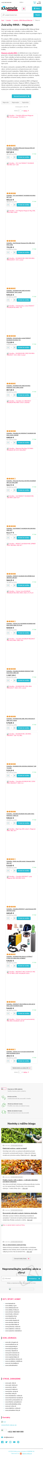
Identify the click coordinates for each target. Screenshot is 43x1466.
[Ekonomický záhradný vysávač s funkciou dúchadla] (21, 1200)
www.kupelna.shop (11, 1316)
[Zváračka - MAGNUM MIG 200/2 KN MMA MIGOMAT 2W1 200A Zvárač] (21, 367)
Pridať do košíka (23, 157)
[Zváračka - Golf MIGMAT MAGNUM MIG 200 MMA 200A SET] (21, 509)
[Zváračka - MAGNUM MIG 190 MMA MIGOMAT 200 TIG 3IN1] (21, 747)
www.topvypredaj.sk (11, 1349)
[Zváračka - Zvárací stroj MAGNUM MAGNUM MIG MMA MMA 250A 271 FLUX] (21, 605)
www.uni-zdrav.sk (10, 1406)
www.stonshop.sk (10, 1318)
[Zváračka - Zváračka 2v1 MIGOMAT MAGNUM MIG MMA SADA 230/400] (21, 414)
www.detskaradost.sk (11, 1308)
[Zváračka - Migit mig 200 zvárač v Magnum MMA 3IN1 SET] (21, 842)
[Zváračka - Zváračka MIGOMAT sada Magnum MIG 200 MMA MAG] (21, 890)
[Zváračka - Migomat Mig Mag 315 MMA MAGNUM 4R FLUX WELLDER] (21, 462)
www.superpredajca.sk (12, 1357)
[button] (21, 1369)
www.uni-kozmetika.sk (12, 1363)
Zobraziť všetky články (20, 1258)
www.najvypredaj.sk (11, 1346)
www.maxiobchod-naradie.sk (14, 1398)
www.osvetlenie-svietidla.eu (13, 1361)
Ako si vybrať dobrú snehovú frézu (14, 1245)
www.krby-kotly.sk (10, 1393)
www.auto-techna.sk (11, 1385)
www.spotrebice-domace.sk (13, 1359)
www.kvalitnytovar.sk (11, 1344)
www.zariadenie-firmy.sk (12, 1410)
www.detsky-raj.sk (10, 1306)
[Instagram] (11, 1443)
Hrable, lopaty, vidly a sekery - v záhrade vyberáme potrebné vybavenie (20, 1180)
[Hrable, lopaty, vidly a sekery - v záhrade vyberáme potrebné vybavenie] (21, 1167)
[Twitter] (7, 1443)
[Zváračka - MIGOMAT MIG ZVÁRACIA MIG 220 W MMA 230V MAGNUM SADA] (21, 985)
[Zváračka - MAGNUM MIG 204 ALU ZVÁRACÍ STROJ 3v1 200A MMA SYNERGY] (21, 938)
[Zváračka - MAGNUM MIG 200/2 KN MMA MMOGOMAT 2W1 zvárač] (21, 272)
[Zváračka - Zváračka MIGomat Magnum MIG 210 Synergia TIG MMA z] (21, 129)
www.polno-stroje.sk (11, 1391)
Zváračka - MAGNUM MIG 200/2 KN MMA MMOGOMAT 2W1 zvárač (18, 291)
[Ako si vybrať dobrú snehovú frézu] (21, 1231)
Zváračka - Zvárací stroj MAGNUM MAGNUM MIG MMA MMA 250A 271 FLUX (20, 624)
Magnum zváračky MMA (9, 53)
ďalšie (25, 110)
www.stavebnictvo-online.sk (13, 1396)
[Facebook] (3, 1443)
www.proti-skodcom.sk (12, 1353)
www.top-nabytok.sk (11, 1351)
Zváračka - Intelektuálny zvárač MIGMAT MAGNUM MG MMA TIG (18, 339)
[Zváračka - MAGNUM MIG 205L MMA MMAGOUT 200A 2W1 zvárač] (21, 700)
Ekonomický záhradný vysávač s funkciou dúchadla (20, 1213)
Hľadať (37, 15)
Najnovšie (5, 102)
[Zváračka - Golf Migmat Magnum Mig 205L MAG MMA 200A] (21, 224)
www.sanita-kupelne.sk (12, 1320)
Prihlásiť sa (33, 1279)
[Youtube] (15, 1443)
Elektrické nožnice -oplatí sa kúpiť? (15, 1148)
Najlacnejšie (15, 102)
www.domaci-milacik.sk (12, 1312)
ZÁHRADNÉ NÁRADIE (16, 1145)
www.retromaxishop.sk (12, 1355)
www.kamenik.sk (10, 1303)
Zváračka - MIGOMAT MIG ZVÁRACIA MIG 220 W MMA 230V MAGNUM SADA (20, 1005)
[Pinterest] (18, 1443)
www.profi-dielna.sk (11, 1389)
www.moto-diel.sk (10, 1387)
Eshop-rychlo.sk (27, 1453)
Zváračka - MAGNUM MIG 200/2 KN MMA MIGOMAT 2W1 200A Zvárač (18, 386)
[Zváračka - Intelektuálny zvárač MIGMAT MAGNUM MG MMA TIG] (21, 319)
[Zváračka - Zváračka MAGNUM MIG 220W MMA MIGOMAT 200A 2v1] (21, 795)
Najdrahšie (25, 102)
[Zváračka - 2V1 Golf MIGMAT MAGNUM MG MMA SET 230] (21, 177)
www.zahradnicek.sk (11, 1365)
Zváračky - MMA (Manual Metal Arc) (22, 20)
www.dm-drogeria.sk (11, 1342)
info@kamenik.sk (9, 1437)
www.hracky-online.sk (11, 1314)
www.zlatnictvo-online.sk (12, 1329)
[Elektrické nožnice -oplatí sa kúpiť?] (21, 1135)
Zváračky (8, 20)
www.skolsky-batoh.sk (12, 1322)
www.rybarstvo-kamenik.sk (13, 1331)
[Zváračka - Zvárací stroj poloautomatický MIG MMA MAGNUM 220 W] (21, 1033)
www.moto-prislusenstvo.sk (13, 1400)
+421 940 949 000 (6, 2)
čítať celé (33, 1155)
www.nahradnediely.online (13, 1404)
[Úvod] (9, 8)
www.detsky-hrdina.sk (12, 1310)
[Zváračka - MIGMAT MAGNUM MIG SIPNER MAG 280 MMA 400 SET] (21, 557)
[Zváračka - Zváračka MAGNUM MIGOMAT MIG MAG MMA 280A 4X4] (21, 652)
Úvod (2, 20)
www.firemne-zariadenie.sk (13, 1402)
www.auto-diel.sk (10, 1383)
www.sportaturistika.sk (12, 1324)
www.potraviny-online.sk (12, 1327)
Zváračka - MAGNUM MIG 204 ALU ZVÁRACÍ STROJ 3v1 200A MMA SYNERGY (19, 957)
